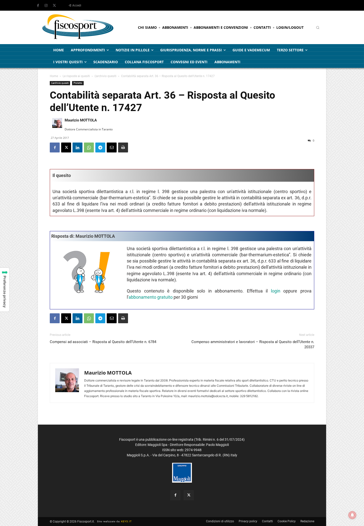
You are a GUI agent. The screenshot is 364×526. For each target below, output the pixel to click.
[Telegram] (100, 147)
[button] (317, 27)
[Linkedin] (77, 147)
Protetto (78, 83)
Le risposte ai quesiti (76, 76)
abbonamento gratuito (151, 297)
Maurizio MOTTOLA (81, 120)
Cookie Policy (287, 521)
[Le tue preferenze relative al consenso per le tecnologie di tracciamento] (4, 290)
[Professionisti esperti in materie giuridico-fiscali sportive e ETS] (78, 27)
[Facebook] (37, 5)
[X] (54, 5)
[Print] (123, 147)
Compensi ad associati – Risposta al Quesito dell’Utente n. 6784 (103, 342)
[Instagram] (46, 5)
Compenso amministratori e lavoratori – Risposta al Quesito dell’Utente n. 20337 (252, 344)
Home (54, 76)
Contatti (267, 521)
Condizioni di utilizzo (220, 521)
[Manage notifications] (352, 515)
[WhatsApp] (89, 147)
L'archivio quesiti (105, 76)
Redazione (307, 521)
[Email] (112, 147)
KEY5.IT (126, 521)
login (275, 290)
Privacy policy (248, 521)
